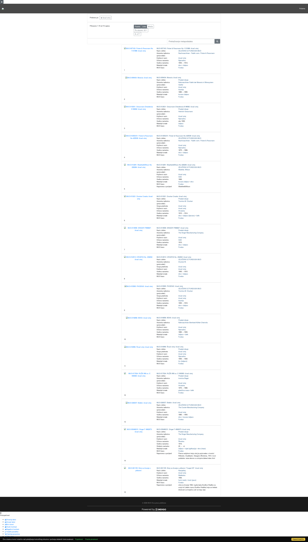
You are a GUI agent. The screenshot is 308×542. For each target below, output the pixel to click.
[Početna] (3, 8)
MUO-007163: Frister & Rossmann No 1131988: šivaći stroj (177, 48)
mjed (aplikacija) (190, 448)
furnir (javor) (192, 480)
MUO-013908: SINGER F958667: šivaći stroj (172, 228)
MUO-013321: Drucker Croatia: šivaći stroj (171, 196)
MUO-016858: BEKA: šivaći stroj (168, 318)
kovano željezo (183, 94)
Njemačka (182, 60)
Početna (302, 8)
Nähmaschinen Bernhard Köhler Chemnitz (193, 322)
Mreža (150, 26)
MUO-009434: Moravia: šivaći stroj (169, 77)
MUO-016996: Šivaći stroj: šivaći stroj (170, 347)
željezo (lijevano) (189, 215)
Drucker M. (182, 262)
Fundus (181, 67)
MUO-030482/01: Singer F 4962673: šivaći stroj (173, 429)
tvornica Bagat (183, 378)
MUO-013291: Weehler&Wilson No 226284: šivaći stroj (176, 165)
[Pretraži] (217, 41)
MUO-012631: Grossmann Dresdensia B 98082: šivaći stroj (177, 106)
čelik (197, 215)
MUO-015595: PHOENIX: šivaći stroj (170, 286)
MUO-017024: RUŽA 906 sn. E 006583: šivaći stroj (175, 373)
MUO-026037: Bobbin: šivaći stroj (168, 402)
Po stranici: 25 (140, 30)
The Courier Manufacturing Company (191, 407)
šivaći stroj (106, 17)
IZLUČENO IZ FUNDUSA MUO (189, 51)
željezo (185, 65)
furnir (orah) (182, 480)
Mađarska (181, 475)
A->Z (137, 34)
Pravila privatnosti (91, 539)
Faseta (137, 26)
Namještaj (182, 470)
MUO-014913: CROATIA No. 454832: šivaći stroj (174, 257)
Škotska (181, 441)
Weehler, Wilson (184, 169)
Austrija (181, 89)
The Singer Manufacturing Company (191, 233)
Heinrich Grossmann (185, 111)
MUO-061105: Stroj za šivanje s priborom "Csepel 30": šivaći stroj (180, 468)
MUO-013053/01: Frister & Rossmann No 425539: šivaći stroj (178, 136)
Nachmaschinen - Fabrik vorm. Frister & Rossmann (196, 53)
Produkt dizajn (183, 80)
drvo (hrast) (202, 448)
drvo (179, 65)
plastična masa (183, 390)
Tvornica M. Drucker (185, 201)
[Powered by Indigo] (154, 509)
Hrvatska (181, 211)
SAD (180, 177)
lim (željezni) (182, 361)
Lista (144, 26)
